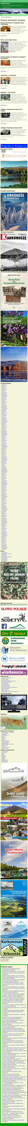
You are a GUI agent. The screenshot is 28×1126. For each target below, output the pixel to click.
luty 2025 (3, 403)
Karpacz (2, 753)
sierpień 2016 (3, 511)
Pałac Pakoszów (4, 557)
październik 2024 (4, 408)
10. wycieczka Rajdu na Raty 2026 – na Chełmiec (14, 1014)
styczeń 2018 (3, 493)
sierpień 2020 (3, 461)
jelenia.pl (2, 738)
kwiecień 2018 (4, 489)
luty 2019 (3, 479)
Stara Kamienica (4, 759)
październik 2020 (4, 459)
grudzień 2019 (4, 468)
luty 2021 (3, 454)
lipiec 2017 (3, 499)
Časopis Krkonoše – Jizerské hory (7, 732)
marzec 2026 (3, 390)
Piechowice (3, 756)
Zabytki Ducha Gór (4, 748)
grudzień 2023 (4, 418)
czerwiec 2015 (4, 526)
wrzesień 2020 (4, 460)
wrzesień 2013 (4, 548)
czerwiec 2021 (4, 450)
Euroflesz (3, 736)
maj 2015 (3, 527)
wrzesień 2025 (4, 396)
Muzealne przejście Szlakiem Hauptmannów (12, 1011)
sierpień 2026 (3, 384)
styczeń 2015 (3, 531)
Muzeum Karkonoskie (5, 686)
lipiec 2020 (3, 462)
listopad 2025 (3, 394)
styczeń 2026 (3, 392)
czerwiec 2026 (4, 386)
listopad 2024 (3, 407)
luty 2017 (3, 504)
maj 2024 (3, 413)
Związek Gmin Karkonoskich (6, 677)
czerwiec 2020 (4, 463)
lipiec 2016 (3, 512)
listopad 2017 (3, 495)
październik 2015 (4, 521)
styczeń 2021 (3, 455)
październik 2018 (4, 483)
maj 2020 (3, 464)
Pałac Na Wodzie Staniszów (6, 556)
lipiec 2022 (3, 436)
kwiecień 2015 (4, 528)
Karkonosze (5, 3)
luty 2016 (3, 517)
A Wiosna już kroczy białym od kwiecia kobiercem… (14, 1045)
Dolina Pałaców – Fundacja (6, 553)
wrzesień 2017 (4, 497)
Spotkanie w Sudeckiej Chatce (9, 996)
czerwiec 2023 (4, 425)
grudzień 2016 (4, 506)
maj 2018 (3, 488)
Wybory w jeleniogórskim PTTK (9, 1040)
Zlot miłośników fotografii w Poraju (10, 1010)
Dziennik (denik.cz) (4, 735)
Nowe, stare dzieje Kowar (9, 40)
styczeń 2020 (3, 467)
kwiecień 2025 (4, 401)
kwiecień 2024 (4, 414)
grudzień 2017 (4, 494)
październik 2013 (4, 547)
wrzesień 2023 (4, 421)
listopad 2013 (3, 546)
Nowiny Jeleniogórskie (5, 741)
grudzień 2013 (4, 545)
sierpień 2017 (3, 498)
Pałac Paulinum (4, 558)
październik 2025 (4, 395)
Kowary (2, 754)
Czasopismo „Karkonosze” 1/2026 (10, 1034)
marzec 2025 (3, 402)
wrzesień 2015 (4, 522)
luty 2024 (3, 416)
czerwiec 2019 (4, 475)
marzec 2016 (3, 516)
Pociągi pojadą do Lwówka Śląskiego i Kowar (12, 1106)
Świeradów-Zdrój (4, 760)
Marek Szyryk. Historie (7, 981)
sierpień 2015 (3, 523)
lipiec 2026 (3, 385)
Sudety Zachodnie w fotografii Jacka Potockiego (12, 23)
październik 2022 (4, 433)
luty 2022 (3, 442)
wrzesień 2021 (4, 447)
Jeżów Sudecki (4, 752)
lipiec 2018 (3, 486)
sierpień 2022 (3, 435)
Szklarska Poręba (4, 745)
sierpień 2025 (3, 397)
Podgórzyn (3, 757)
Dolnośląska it (3, 734)
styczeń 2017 (3, 505)
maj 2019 (3, 476)
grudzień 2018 (4, 481)
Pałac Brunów (3, 554)
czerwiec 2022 (4, 437)
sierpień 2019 (3, 472)
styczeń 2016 (3, 518)
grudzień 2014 (4, 532)
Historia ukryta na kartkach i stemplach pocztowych (13, 57)
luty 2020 (3, 466)
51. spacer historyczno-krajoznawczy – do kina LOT (14, 1007)
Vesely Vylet (3, 746)
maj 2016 (3, 514)
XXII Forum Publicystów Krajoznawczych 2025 (13, 1120)
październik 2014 (4, 534)
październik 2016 (4, 509)
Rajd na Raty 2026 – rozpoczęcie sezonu (12, 1035)
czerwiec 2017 (4, 500)
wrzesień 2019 (4, 471)
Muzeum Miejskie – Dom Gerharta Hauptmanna (10, 691)
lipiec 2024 (3, 411)
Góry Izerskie (3, 737)
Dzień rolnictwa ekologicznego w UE (10, 979)
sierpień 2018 (3, 485)
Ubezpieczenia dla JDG (7, 1074)
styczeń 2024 (3, 417)
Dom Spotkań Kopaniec (5, 685)
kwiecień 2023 (4, 427)
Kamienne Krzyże (4, 689)
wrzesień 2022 (4, 434)
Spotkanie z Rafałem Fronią (8, 1115)
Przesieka (3, 758)
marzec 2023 (3, 428)
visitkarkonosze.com (5, 747)
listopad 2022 (3, 432)
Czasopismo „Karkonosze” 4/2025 (10, 1090)
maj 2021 (3, 451)
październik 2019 (4, 470)
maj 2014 (3, 539)
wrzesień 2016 (4, 510)
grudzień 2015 (4, 519)
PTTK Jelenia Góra (4, 683)
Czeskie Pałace (4, 552)
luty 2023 (3, 429)
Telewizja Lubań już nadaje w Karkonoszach (12, 1103)
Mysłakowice (3, 755)
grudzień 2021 (4, 444)
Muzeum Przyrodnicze (5, 688)
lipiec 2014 (3, 537)
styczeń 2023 (3, 430)
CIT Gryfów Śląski (4, 733)
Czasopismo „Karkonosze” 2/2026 (10, 999)
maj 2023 (3, 426)
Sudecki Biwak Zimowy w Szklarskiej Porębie (12, 1042)
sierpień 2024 (3, 410)
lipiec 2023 (3, 424)
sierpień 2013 (3, 549)
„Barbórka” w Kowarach (8, 75)
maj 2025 (3, 400)
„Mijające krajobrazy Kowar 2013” (11, 128)
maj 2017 (3, 501)
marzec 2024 (3, 415)
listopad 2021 (3, 445)
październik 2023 (4, 420)
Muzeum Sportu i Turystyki (6, 682)
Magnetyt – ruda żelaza (8, 92)
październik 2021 (4, 446)
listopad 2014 (3, 533)
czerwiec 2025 (4, 399)
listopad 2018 (3, 482)
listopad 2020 (3, 458)
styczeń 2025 (3, 404)
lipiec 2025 (3, 398)
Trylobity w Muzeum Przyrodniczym (10, 1029)
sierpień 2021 (3, 448)
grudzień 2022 (4, 431)
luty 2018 (3, 492)
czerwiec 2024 (4, 412)
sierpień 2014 (3, 536)
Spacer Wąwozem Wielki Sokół (9, 1111)
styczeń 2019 (3, 480)
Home (2, 17)
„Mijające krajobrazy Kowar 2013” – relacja (12, 110)
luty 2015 (3, 530)
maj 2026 (3, 387)
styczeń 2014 (3, 544)
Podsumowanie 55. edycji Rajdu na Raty (11, 1071)
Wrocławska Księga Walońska (9, 1028)
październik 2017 (4, 496)
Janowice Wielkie (4, 751)
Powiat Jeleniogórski (5, 684)
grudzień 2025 (4, 393)
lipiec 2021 (3, 449)
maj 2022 (3, 438)
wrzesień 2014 (4, 535)
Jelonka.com (3, 739)
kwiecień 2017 (4, 502)
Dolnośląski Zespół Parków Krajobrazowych (9, 687)
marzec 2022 (3, 441)
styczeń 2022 (3, 443)
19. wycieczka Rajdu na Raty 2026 (10, 997)
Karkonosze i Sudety (5, 740)
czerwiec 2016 (4, 513)
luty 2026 (3, 391)
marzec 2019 (3, 478)
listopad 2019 (3, 469)
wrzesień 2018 (4, 484)
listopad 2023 (3, 419)
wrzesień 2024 (4, 409)
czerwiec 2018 (4, 487)
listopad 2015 (3, 520)
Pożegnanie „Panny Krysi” (8, 1075)
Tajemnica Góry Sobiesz (5, 690)
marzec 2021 (3, 453)
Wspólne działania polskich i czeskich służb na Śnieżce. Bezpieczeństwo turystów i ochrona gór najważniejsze (13, 977)
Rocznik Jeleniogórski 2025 (8, 1059)
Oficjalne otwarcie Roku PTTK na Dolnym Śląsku (13, 1031)
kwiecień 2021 (4, 452)
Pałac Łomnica (4, 555)
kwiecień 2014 (4, 540)
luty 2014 (3, 543)
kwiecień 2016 (4, 515)
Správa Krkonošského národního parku (8, 681)
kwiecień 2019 (4, 477)
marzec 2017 (3, 503)
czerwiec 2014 (4, 538)
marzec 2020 (3, 465)
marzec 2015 (3, 529)
